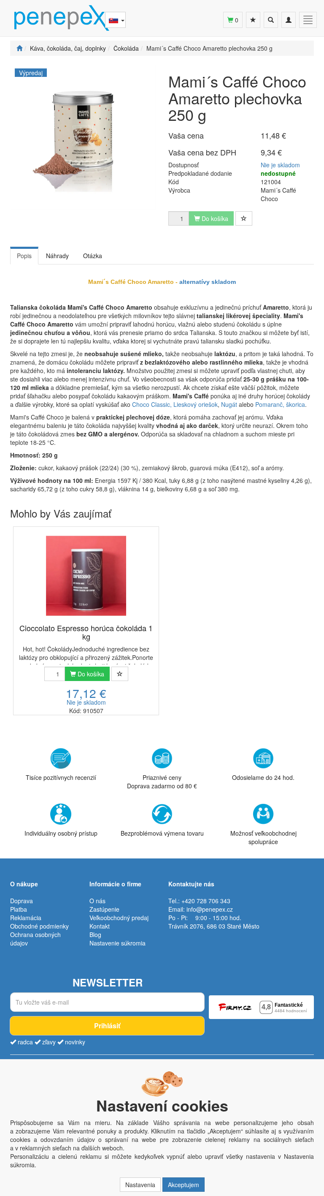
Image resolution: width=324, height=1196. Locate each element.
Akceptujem (183, 1184)
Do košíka (90, 674)
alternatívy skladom (207, 281)
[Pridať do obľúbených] (243, 218)
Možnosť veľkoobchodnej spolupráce (263, 837)
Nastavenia (140, 1184)
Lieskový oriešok (195, 404)
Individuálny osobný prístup (60, 833)
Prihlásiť (107, 1025)
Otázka (92, 255)
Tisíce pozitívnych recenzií (61, 777)
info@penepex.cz (209, 909)
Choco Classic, (152, 404)
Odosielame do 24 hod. (263, 777)
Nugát (229, 404)
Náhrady (57, 255)
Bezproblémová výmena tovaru (162, 833)
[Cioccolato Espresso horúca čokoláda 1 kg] (86, 576)
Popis (24, 255)
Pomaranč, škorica (280, 404)
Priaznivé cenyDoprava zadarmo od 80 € (162, 781)
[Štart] (19, 48)
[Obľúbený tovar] (253, 20)
